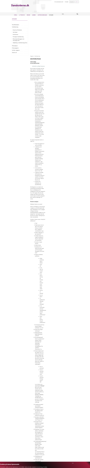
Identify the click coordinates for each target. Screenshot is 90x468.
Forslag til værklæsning (18, 36)
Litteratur (22, 15)
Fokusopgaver (15, 48)
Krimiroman (15, 34)
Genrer (34, 15)
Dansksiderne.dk (20, 5)
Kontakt (66, 1)
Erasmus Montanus (17, 30)
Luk (72, 463)
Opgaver (51, 15)
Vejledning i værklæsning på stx (20, 42)
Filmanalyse (15, 45)
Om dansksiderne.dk (58, 1)
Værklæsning (15, 27)
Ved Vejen (15, 32)
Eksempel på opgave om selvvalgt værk (18, 39)
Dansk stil (14, 52)
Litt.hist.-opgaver (16, 50)
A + (77, 1)
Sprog (15, 15)
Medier (28, 15)
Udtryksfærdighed (42, 15)
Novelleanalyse (15, 24)
